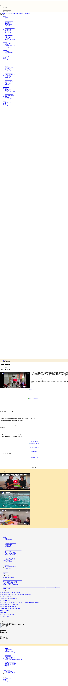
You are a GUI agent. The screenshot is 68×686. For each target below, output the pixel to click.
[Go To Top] (0, 685)
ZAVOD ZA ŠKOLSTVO (4, 610)
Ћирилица (2, 5)
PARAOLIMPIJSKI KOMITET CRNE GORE (8, 614)
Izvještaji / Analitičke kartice (10, 566)
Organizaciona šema (9, 21)
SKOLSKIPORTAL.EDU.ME (5, 616)
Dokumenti (7, 51)
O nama (4, 16)
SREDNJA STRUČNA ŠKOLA (10, 552)
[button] (34, 354)
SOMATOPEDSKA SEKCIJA (10, 49)
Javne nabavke (5, 59)
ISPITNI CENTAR (3, 612)
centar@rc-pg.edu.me (7, 10)
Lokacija (6, 20)
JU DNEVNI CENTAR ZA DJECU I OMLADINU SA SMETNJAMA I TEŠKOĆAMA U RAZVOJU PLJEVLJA (19, 602)
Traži (4, 573)
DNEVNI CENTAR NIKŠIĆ (5, 600)
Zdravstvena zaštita (8, 27)
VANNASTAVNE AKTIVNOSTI (8, 44)
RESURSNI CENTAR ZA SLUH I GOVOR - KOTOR (9, 604)
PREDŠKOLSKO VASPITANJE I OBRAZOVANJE (8, 31)
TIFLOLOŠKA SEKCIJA (9, 47)
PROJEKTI (4, 54)
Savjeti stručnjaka (6, 46)
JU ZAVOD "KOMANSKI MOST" (6, 596)
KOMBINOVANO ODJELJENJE (8, 38)
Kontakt (4, 58)
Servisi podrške (6, 40)
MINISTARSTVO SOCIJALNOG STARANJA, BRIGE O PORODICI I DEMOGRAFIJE (15, 594)
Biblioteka (5, 50)
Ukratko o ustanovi (8, 18)
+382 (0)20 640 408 (6, 7)
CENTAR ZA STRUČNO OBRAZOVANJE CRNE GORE (10, 608)
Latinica (7, 5)
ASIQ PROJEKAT (8, 56)
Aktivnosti (5, 42)
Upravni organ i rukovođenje (8, 23)
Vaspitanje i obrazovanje (7, 29)
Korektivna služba (8, 24)
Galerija (4, 57)
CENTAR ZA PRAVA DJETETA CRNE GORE (8, 598)
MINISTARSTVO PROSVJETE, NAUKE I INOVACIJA (10, 592)
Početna (4, 360)
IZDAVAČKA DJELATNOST (10, 45)
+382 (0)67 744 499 (6, 9)
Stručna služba (8, 25)
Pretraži (2, 14)
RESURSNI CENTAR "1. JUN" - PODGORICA (8, 606)
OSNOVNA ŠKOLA (8, 34)
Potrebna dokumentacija (10, 28)
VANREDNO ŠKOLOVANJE (10, 39)
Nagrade (6, 17)
